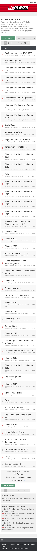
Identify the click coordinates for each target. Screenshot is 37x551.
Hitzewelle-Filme (12, 319)
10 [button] (25, 43)
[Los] (24, 480)
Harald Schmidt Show (14, 432)
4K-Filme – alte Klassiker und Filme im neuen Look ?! (17, 222)
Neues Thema (9, 38)
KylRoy (16, 283)
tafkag (15, 419)
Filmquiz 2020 (11, 281)
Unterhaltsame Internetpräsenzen (20, 98)
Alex (15, 241)
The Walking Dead (13, 377)
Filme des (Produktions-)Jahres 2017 (19, 202)
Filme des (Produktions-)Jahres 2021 (19, 155)
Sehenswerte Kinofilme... (16, 147)
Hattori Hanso (17, 304)
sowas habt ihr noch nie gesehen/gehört (15, 262)
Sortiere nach (11, 477)
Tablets (8, 400)
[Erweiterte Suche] (34, 38)
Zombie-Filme (11, 326)
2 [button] (8, 43)
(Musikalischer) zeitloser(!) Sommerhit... (16, 440)
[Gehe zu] (35, 14)
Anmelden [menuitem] (33, 2)
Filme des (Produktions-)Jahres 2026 (19, 89)
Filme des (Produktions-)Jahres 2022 (19, 106)
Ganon (15, 72)
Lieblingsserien (11, 231)
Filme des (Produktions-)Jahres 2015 (19, 366)
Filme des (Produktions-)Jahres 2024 (19, 116)
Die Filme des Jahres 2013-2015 (19, 350)
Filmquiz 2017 (11, 333)
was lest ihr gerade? (13, 60)
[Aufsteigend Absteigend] (16, 480)
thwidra (16, 55)
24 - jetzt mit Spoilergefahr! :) (18, 295)
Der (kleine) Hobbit (13, 393)
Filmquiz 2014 (11, 384)
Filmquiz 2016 (11, 358)
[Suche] (31, 38)
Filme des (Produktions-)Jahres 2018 (19, 192)
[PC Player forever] (18, 8)
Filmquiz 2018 (11, 311)
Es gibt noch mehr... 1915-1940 (18, 139)
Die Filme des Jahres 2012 (16, 449)
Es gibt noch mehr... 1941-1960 (18, 53)
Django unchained (13, 464)
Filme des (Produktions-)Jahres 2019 (19, 165)
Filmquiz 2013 (11, 425)
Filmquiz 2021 (11, 246)
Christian (16, 275)
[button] (2, 43)
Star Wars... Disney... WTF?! (17, 253)
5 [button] (18, 43)
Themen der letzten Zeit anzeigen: (18, 471)
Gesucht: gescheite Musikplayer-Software (19, 342)
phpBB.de (25, 548)
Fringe (7, 456)
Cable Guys (10, 125)
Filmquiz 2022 (11, 239)
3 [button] (11, 43)
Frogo (15, 265)
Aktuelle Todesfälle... (14, 132)
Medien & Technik (10, 20)
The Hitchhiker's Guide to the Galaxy (18, 416)
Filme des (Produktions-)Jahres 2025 (19, 69)
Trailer (7, 174)
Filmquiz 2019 (11, 302)
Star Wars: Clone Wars (14, 407)
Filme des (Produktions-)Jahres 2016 (19, 212)
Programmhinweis (12, 288)
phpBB (12, 544)
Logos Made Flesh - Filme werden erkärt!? (20, 272)
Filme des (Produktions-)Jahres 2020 (19, 182)
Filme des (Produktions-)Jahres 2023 (19, 79)
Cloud (15, 62)
